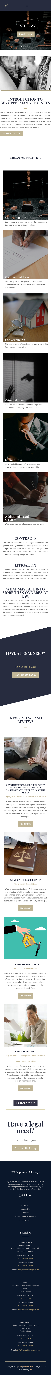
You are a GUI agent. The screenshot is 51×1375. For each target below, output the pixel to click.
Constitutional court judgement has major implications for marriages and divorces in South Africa (25, 789)
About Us (25, 1209)
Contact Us (25, 1220)
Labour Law (25, 1061)
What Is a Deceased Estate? (25, 880)
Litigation (35, 1061)
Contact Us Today (25, 675)
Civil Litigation (24, 1055)
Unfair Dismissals (25, 1051)
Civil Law (25, 25)
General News (40, 797)
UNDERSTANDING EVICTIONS (25, 964)
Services (25, 1212)
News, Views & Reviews (25, 1216)
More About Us (11, 133)
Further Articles (25, 1103)
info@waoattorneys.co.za (28, 1269)
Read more (25, 34)
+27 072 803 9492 (25, 1265)
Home (25, 1205)
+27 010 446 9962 (25, 1258)
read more (25, 824)
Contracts (16, 1061)
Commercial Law (38, 1055)
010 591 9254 (25, 1338)
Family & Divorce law (25, 797)
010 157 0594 (25, 1298)
